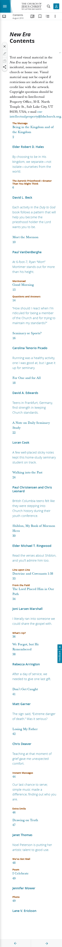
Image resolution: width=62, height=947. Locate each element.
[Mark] (4, 54)
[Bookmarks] (40, 16)
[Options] (55, 16)
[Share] (4, 67)
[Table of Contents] (4, 16)
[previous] (15, 943)
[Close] (4, 46)
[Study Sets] (32, 16)
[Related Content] (47, 16)
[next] (46, 943)
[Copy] (4, 61)
